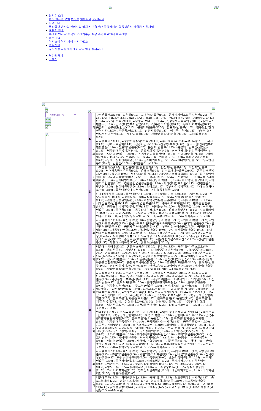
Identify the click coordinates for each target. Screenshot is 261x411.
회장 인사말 (56, 19)
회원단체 (85, 19)
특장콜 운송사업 (59, 26)
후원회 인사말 (58, 34)
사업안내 (54, 22)
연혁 (67, 19)
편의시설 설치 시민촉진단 (86, 26)
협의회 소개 (56, 15)
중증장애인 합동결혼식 (118, 26)
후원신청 (121, 34)
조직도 (75, 19)
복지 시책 (67, 41)
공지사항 (54, 48)
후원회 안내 (56, 30)
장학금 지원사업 (143, 26)
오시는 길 (98, 19)
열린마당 (54, 45)
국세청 (53, 59)
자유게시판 (68, 48)
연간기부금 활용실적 (90, 34)
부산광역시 (56, 55)
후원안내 (109, 34)
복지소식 (54, 41)
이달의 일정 (83, 48)
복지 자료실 (81, 41)
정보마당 (54, 37)
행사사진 (97, 48)
